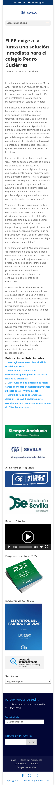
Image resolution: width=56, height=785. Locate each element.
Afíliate (34, 763)
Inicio (13, 759)
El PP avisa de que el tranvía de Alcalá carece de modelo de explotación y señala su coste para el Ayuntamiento (27, 386)
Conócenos (20, 763)
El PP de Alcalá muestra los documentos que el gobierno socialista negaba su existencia (26, 374)
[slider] (25, 547)
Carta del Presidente (31, 759)
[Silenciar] (41, 546)
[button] (28, 537)
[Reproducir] (9, 546)
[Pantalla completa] (46, 546)
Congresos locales (26, 767)
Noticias (23, 71)
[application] (28, 537)
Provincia (33, 71)
